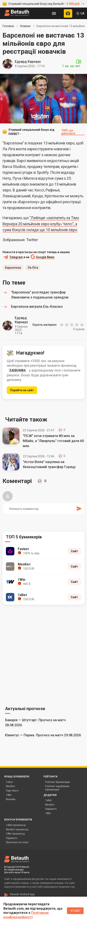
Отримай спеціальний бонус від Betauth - (44, 3)
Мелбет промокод (17, 829)
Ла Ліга (33, 267)
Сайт (74, 551)
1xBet (48, 800)
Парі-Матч (12, 790)
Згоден (75, 910)
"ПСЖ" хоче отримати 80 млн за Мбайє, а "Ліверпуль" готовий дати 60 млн (53, 441)
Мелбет (10, 786)
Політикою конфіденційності (26, 915)
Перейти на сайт (22, 390)
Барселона (13, 267)
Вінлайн (10, 799)
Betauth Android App (22, 894)
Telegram (16, 257)
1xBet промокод (16, 825)
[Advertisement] (43, 654)
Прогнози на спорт (17, 842)
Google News (45, 257)
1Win (9, 795)
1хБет (9, 782)
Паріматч (51, 808)
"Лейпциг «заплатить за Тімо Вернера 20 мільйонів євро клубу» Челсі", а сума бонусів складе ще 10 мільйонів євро (41, 224)
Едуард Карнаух (28, 62)
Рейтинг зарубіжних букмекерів (57, 788)
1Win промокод (15, 833)
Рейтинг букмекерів (57, 782)
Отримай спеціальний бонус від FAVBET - (41, 132)
